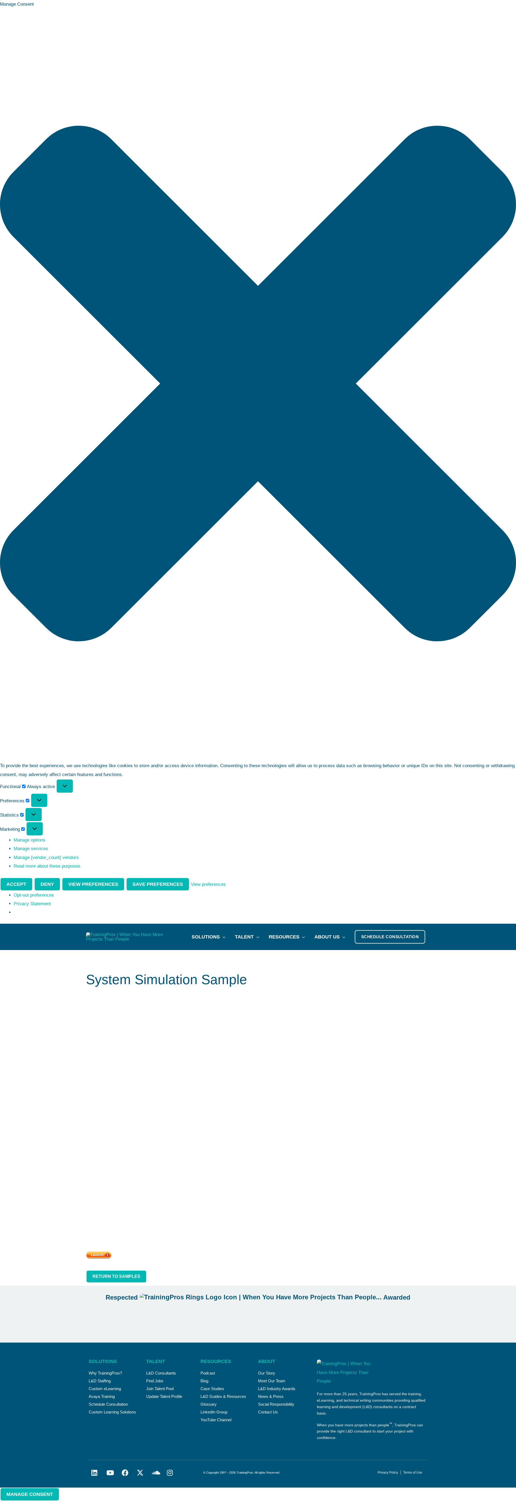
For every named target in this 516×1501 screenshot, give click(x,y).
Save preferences (157, 884)
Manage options (29, 840)
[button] (258, 385)
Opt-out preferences (34, 895)
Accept (16, 884)
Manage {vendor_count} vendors (46, 857)
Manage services (31, 848)
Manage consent (29, 1494)
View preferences (93, 884)
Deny (47, 884)
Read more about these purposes (47, 866)
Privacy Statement (32, 903)
